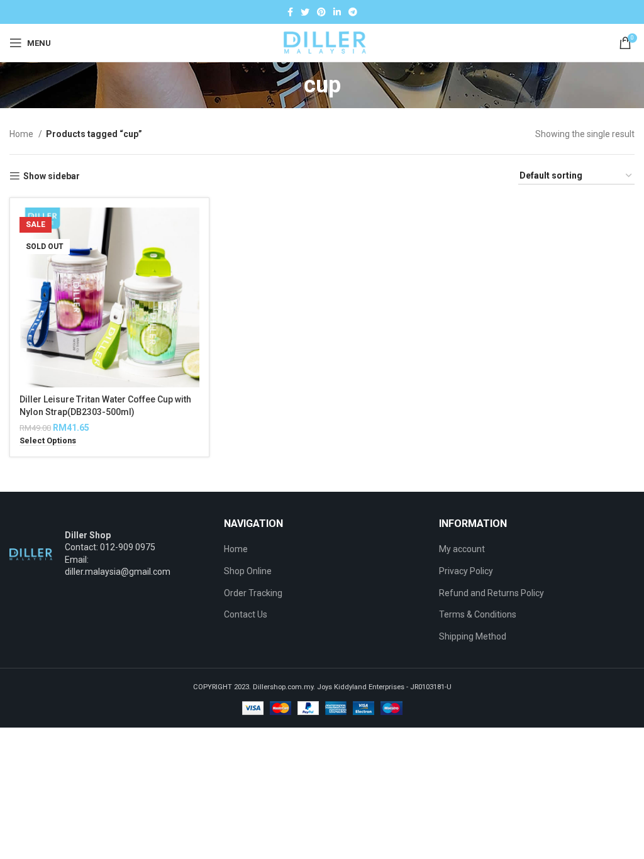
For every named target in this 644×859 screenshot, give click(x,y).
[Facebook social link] (290, 12)
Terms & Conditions (477, 614)
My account (462, 549)
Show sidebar (51, 176)
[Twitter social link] (305, 12)
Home (22, 134)
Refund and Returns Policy (491, 593)
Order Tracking (253, 593)
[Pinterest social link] (321, 12)
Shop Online (248, 571)
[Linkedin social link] (337, 12)
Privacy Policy (466, 571)
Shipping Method (472, 636)
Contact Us (245, 614)
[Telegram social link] (353, 12)
